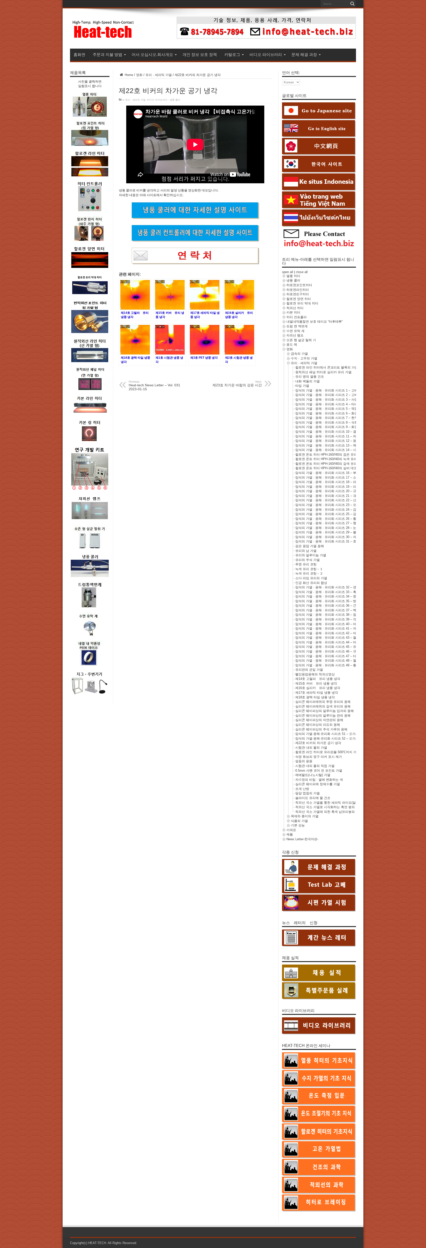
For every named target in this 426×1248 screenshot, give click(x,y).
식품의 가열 (299, 821)
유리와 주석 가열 (307, 560)
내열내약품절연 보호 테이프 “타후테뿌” (314, 321)
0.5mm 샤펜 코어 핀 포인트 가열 (318, 770)
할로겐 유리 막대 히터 (302, 303)
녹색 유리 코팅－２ (309, 573)
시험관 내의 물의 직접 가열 (315, 766)
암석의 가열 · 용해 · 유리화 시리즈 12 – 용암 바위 (331, 441)
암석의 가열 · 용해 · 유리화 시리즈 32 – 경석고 (329, 587)
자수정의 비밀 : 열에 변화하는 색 (319, 780)
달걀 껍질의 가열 (307, 793)
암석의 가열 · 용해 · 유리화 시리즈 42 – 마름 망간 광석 (334, 633)
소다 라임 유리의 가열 (311, 578)
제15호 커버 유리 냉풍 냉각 (316, 683)
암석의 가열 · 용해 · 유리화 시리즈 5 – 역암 (326, 408)
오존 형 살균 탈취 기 (301, 340)
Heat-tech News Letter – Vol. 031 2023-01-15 (154, 385)
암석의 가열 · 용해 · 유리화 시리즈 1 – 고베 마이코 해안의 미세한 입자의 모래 (351, 390)
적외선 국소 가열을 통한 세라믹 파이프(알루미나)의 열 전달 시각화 (343, 802)
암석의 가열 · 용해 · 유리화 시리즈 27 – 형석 (327, 523)
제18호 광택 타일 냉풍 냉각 (315, 697)
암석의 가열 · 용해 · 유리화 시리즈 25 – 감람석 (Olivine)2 (336, 514)
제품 (289, 834)
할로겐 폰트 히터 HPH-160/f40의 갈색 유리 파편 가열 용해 (337, 464)
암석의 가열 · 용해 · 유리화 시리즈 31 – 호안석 (329, 541)
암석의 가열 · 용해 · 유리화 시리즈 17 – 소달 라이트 (332, 477)
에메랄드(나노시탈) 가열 (312, 775)
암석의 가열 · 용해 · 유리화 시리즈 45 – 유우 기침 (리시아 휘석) (341, 647)
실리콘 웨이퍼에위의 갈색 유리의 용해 (323, 706)
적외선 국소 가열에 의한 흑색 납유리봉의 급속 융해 (332, 812)
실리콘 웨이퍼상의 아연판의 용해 (319, 720)
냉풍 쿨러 (293, 280)
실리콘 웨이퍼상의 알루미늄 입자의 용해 (324, 711)
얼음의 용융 (303, 761)
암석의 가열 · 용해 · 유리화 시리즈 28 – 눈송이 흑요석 (334, 528)
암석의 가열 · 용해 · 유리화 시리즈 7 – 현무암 (328, 418)
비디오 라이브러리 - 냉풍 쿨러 (163, 99)
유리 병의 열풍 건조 (309, 376)
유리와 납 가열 (306, 551)
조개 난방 (302, 789)
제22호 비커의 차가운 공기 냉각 (318, 743)
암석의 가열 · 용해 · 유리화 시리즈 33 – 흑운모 (329, 592)
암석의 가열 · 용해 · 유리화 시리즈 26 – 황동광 (329, 519)
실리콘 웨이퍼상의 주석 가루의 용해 (321, 729)
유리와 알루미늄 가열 (310, 555)
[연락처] (266, 37)
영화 (139, 75)
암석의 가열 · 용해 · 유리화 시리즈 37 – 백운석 (329, 610)
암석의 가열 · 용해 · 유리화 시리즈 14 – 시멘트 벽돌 (332, 450)
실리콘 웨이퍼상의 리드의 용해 (317, 724)
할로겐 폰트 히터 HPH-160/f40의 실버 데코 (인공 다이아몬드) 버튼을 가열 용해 (352, 468)
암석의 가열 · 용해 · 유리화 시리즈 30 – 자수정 (329, 537)
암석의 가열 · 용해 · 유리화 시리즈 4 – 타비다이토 (331, 404)
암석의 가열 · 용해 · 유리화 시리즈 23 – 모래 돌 (329, 505)
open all (287, 272)
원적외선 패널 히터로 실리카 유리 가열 (323, 372)
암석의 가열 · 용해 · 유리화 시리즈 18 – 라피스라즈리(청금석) (339, 482)
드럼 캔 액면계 (297, 326)
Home (128, 75)
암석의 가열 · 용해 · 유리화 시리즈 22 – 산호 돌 (329, 500)
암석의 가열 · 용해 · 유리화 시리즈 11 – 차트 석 (329, 436)
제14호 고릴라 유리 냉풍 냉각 (317, 679)
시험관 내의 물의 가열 (311, 747)
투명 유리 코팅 (306, 564)
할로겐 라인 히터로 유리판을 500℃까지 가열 (327, 752)
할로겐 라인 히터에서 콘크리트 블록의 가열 (326, 367)
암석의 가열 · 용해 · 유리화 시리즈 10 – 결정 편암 (331, 431)
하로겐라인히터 (297, 290)
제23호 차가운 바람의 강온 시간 (237, 383)
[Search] (352, 3)
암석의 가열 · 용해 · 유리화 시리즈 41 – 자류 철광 (331, 628)
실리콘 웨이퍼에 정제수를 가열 (317, 784)
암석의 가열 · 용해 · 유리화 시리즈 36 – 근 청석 (329, 605)
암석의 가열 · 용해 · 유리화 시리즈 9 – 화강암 (328, 427)
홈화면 (79, 55)
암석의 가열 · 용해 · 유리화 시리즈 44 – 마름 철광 (331, 642)
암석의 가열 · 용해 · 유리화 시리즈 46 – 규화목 (329, 651)
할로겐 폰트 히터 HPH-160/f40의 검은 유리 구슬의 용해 (335, 454)
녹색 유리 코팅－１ (309, 569)
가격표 (291, 830)
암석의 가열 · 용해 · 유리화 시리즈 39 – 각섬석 (329, 619)
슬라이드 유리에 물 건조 (312, 798)
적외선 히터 (294, 308)
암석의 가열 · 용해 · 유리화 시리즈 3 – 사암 (326, 399)
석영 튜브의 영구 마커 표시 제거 (318, 757)
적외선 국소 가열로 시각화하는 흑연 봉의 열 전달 (330, 807)
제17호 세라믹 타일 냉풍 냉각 (316, 692)
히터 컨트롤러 (296, 317)
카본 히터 (293, 312)
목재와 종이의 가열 (305, 816)
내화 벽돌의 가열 (307, 381)
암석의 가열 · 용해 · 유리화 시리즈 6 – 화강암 (328, 413)
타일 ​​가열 (302, 386)
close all (302, 272)
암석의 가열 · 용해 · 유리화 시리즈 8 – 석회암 (328, 422)
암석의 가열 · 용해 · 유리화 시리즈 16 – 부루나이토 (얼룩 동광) (340, 473)
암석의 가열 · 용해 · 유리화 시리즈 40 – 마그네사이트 (333, 624)
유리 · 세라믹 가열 (158, 75)
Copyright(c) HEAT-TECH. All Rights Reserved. (103, 1243)
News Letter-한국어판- (302, 839)
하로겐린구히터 (297, 294)
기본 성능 (298, 825)
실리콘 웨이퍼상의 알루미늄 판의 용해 (323, 715)
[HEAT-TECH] (103, 36)
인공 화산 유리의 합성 (311, 583)
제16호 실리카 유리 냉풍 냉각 (317, 688)
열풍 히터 (293, 276)
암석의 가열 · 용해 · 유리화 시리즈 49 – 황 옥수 (329, 665)
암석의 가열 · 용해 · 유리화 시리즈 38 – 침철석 (329, 614)
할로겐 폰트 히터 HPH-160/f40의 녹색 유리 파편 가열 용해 (337, 459)
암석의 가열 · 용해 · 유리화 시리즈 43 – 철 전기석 (331, 637)
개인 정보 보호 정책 (199, 55)
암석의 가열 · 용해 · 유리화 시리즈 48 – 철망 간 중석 (333, 660)
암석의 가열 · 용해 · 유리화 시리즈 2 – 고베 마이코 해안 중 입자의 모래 (346, 395)
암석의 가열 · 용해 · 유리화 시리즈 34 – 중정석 (329, 596)
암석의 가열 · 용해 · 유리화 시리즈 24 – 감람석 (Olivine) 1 (336, 509)
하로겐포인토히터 (299, 285)
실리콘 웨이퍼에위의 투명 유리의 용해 (323, 702)
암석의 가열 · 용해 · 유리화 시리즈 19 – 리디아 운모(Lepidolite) (340, 486)
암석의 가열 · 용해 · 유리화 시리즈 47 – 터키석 (329, 656)
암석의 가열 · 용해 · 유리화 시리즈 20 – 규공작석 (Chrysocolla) (340, 491)
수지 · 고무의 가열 (304, 358)
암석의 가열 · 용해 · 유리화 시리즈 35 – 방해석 (329, 601)
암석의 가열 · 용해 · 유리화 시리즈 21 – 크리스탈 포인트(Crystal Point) (346, 496)
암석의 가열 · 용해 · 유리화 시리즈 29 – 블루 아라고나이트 (337, 532)
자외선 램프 (294, 335)
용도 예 (291, 344)
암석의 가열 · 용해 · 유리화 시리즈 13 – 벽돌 (327, 445)
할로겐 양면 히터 (298, 299)
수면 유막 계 (295, 331)
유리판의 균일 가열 (309, 669)
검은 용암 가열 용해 (309, 546)
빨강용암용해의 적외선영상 (315, 674)
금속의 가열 (299, 353)
